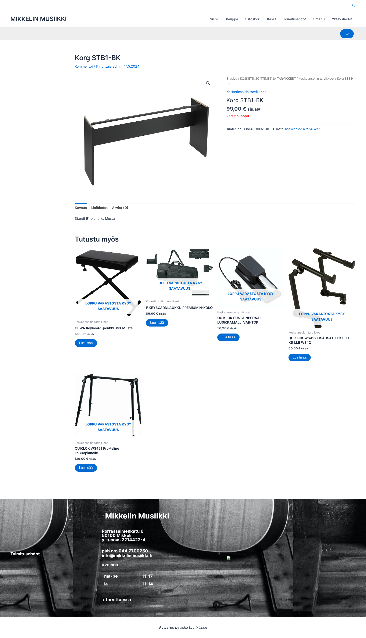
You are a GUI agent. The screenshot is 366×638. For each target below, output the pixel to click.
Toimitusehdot (294, 19)
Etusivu (213, 19)
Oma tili (319, 19)
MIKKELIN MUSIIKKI (38, 18)
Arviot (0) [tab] (120, 208)
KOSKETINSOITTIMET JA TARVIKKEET (268, 79)
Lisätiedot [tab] (99, 208)
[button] (354, 5)
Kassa (271, 19)
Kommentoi (84, 66)
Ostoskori (252, 19)
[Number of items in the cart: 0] (347, 33)
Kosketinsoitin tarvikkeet (316, 79)
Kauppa (232, 19)
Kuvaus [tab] (81, 208)
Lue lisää (86, 343)
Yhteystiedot (342, 19)
